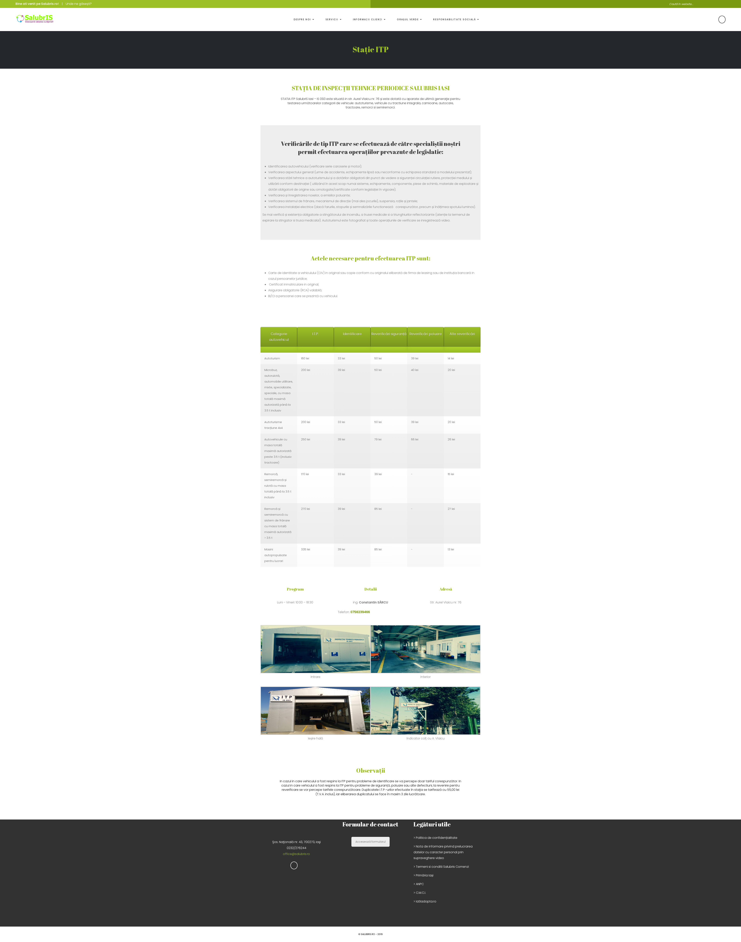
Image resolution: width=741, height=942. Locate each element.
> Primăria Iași (423, 875)
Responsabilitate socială (455, 19)
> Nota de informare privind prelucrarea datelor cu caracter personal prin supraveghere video (443, 852)
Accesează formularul (370, 842)
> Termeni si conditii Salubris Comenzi (441, 866)
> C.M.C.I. (420, 892)
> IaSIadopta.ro (425, 901)
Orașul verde (408, 19)
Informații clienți (368, 19)
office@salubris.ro (296, 854)
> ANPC (419, 884)
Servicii (332, 19)
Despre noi (303, 19)
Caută (723, 4)
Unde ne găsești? (79, 4)
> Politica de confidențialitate (435, 838)
